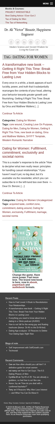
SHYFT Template (35, 136)
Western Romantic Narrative (17, 140)
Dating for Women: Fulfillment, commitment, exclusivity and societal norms (24, 152)
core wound (15, 124)
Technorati (13, 350)
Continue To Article (12, 113)
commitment (8, 208)
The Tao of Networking (16, 22)
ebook (33, 282)
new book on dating (31, 132)
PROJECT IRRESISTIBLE (17, 12)
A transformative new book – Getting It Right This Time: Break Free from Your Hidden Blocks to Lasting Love (26, 71)
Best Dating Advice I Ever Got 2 (20, 15)
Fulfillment (30, 212)
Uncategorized (44, 200)
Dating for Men (10, 128)
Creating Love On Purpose (37, 124)
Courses (15, 403)
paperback (18, 284)
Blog (10, 403)
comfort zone (33, 204)
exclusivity (17, 212)
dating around (24, 208)
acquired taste (17, 204)
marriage (41, 212)
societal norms (10, 216)
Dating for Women (26, 120)
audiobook (18, 287)
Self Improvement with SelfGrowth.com (26, 347)
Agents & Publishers (33, 403)
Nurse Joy (13, 383)
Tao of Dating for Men (15, 19)
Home (6, 403)
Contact (22, 403)
